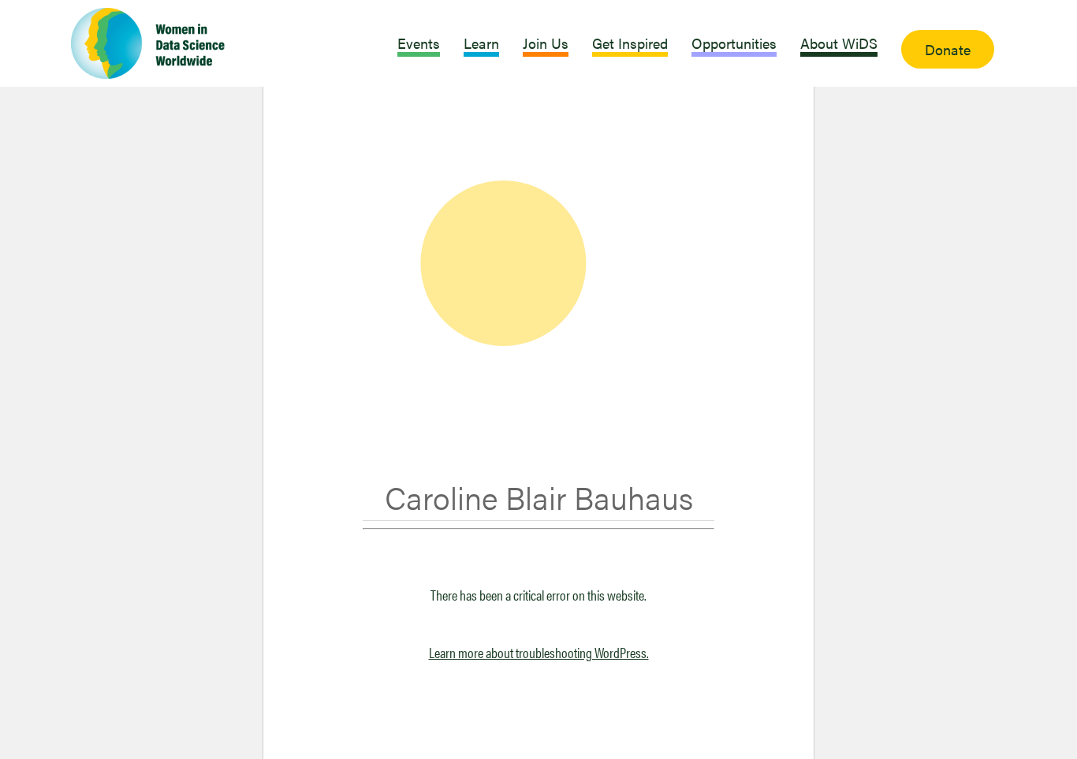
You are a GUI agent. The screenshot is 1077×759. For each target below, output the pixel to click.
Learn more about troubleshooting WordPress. (539, 652)
